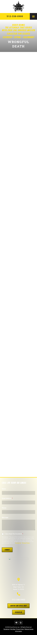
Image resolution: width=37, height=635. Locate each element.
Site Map (12, 629)
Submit (7, 550)
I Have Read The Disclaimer (14, 534)
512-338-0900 (15, 16)
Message (5, 517)
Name (4, 489)
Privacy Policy (26, 543)
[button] (33, 16)
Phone (4, 508)
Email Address (7, 498)
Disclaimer (18, 543)
